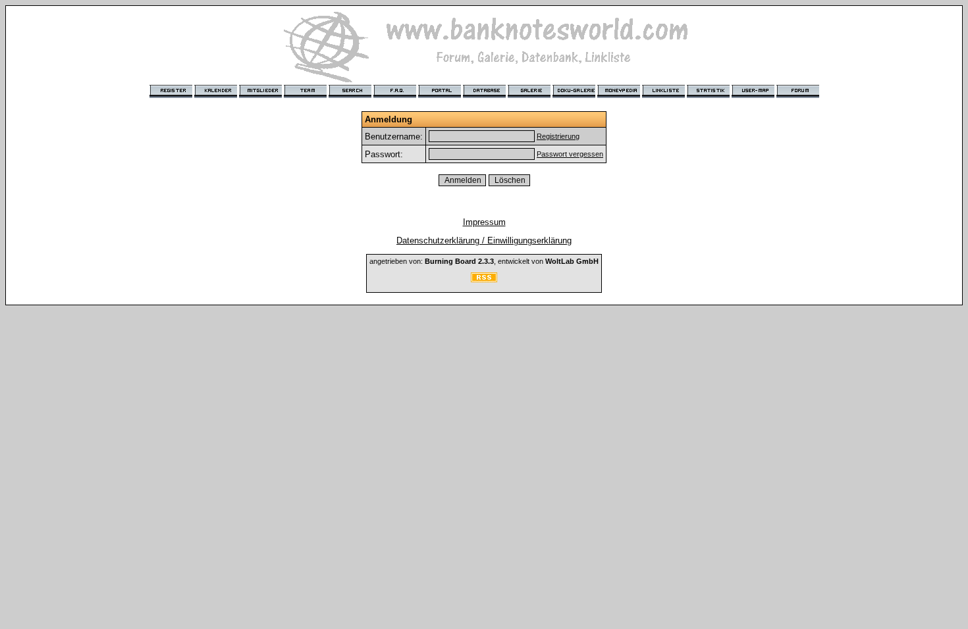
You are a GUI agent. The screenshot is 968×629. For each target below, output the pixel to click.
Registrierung (558, 136)
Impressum (484, 222)
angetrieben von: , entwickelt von (484, 261)
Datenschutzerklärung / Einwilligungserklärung (484, 240)
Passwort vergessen (570, 154)
